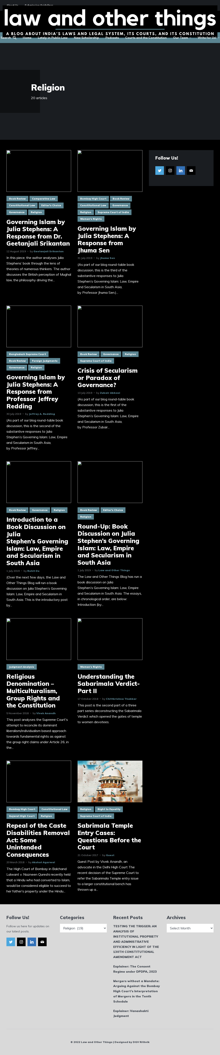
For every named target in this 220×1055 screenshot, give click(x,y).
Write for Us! (207, 38)
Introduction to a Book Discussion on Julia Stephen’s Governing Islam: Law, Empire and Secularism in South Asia (37, 541)
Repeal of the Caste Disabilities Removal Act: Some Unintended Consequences (38, 840)
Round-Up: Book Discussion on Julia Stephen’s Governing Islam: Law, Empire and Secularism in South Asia (108, 544)
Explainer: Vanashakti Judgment (130, 1013)
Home (27, 38)
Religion (36, 212)
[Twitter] (159, 170)
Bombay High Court (93, 198)
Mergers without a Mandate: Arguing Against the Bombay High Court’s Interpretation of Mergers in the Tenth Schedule (136, 991)
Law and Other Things (114, 570)
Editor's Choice (51, 205)
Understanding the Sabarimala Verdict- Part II (109, 684)
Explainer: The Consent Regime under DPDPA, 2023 (135, 968)
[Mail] (191, 170)
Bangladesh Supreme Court (27, 354)
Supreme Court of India (113, 212)
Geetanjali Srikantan (49, 251)
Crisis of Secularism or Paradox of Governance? (108, 378)
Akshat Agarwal (43, 862)
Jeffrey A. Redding (42, 413)
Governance (16, 212)
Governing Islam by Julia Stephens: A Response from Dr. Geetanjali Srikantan (38, 232)
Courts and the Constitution (146, 38)
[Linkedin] (180, 170)
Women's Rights (91, 218)
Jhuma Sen (107, 258)
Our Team (180, 38)
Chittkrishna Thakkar (121, 698)
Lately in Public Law (52, 38)
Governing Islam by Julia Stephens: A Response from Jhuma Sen (107, 239)
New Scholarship (86, 38)
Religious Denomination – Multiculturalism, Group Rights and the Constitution (33, 691)
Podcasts (112, 38)
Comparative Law (43, 198)
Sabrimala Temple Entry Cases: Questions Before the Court (109, 836)
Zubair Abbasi (110, 392)
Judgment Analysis (21, 666)
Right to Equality (109, 809)
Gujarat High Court (22, 816)
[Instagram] (170, 170)
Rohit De (33, 570)
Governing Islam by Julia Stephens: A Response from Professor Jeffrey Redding (35, 392)
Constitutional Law (22, 205)
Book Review (17, 198)
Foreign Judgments (45, 360)
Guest (110, 855)
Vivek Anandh (46, 713)
